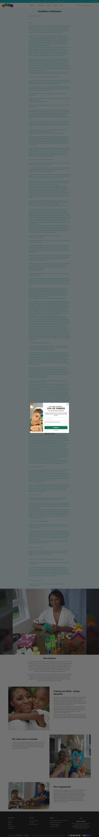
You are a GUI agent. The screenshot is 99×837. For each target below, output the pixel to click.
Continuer (56, 427)
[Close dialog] (68, 404)
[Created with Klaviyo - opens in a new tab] (49, 433)
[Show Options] (66, 424)
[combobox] (55, 424)
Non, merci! (56, 430)
